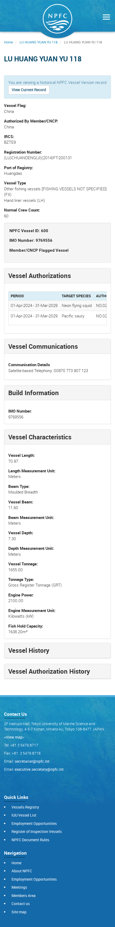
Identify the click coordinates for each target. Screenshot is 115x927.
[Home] (57, 20)
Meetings (19, 887)
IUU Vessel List (23, 815)
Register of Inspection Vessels (36, 831)
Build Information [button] (33, 392)
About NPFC (21, 870)
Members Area (23, 895)
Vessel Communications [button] (43, 346)
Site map (18, 911)
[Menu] (105, 17)
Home (8, 42)
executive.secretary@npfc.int (39, 769)
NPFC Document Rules (30, 839)
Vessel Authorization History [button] (49, 671)
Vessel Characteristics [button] (39, 437)
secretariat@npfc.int (32, 761)
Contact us (20, 903)
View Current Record (29, 89)
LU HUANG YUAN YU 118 (38, 42)
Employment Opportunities (34, 823)
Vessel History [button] (28, 650)
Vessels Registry (25, 807)
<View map (13, 737)
